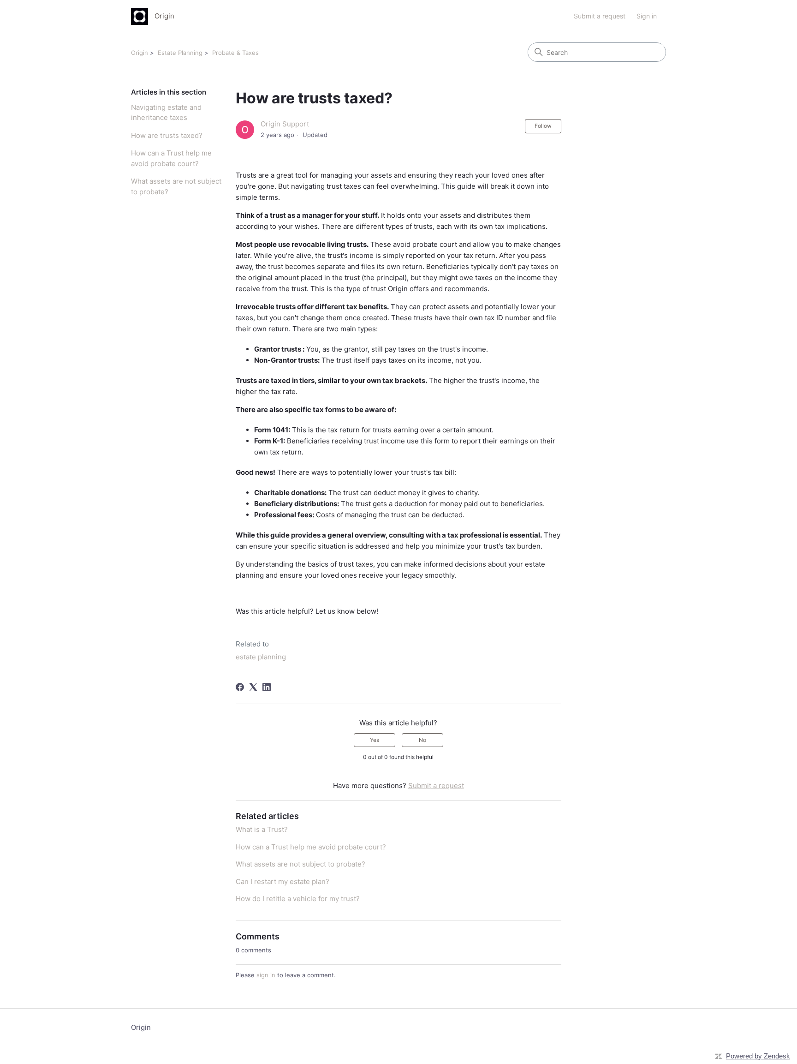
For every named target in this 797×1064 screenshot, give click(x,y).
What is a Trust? (262, 829)
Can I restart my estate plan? (282, 881)
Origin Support (285, 124)
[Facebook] (240, 687)
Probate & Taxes (235, 52)
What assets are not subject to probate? (176, 186)
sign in (265, 975)
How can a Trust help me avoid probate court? (171, 158)
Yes (374, 739)
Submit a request (599, 16)
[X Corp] (253, 687)
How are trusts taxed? (166, 135)
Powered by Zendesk (758, 1056)
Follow (543, 125)
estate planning (261, 656)
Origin (139, 52)
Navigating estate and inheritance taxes (166, 112)
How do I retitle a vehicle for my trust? (298, 898)
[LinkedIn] (266, 687)
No (422, 739)
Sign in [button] (646, 16)
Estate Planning (180, 52)
